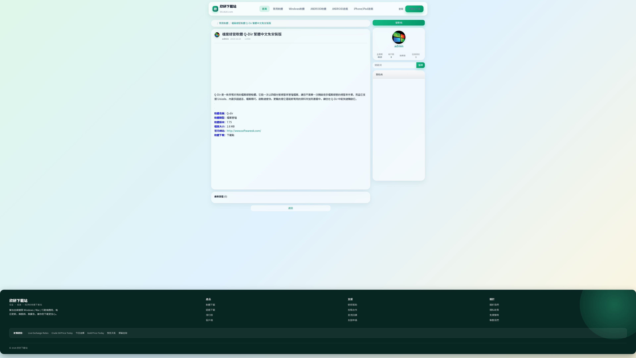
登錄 (401, 8)
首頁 (264, 8)
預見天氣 (111, 332)
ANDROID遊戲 (340, 8)
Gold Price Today (95, 332)
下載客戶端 (414, 8)
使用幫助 (352, 304)
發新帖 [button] (398, 22)
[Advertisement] (290, 68)
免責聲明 (494, 315)
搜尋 (420, 65)
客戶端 (209, 320)
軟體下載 (210, 304)
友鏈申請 (352, 320)
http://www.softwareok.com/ (244, 130)
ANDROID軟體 (318, 8)
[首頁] (215, 23)
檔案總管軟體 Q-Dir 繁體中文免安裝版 (251, 23)
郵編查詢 (123, 332)
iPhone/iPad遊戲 (363, 8)
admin (225, 38)
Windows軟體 (297, 8)
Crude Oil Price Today (62, 332)
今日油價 (80, 332)
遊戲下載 (210, 309)
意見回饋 (352, 315)
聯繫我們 (494, 320)
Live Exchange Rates (38, 332)
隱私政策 (494, 309)
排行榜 (209, 315)
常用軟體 (278, 8)
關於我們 (494, 304)
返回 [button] (290, 208)
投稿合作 (352, 309)
